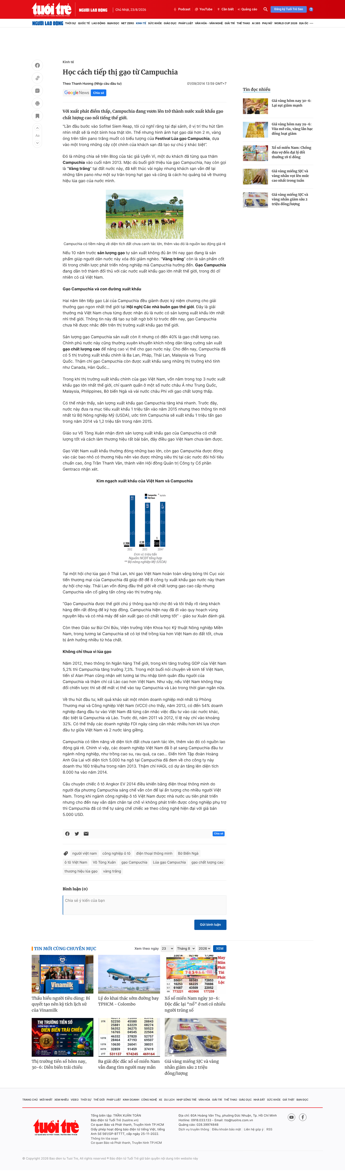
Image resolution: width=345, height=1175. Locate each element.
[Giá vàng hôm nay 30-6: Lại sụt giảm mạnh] (255, 106)
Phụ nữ (267, 23)
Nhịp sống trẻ (186, 1099)
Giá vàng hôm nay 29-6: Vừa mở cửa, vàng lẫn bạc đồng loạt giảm (292, 129)
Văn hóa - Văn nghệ (209, 23)
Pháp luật (185, 23)
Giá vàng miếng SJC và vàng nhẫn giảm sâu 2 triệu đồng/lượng (290, 199)
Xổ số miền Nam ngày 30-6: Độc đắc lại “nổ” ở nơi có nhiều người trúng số (195, 1004)
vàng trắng (112, 871)
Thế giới (99, 1099)
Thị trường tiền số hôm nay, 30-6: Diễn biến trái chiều (59, 1064)
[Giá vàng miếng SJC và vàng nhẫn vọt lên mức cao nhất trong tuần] (255, 176)
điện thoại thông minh (154, 853)
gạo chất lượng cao (207, 862)
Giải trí (230, 23)
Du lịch (169, 1099)
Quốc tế (84, 23)
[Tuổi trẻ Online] (56, 1127)
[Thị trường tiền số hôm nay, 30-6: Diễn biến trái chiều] (62, 1037)
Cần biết (228, 9)
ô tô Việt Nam (76, 862)
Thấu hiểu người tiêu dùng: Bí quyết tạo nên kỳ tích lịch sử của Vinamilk (61, 1004)
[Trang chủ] (48, 23)
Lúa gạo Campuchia (169, 862)
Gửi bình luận (210, 925)
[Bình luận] (37, 91)
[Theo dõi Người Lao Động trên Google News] (77, 92)
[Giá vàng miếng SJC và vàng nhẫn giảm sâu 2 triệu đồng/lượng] (255, 200)
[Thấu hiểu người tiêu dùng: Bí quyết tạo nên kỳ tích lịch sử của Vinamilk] (62, 974)
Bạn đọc (113, 23)
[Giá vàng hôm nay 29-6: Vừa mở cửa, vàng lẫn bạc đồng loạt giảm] (255, 130)
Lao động (99, 23)
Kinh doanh (131, 1099)
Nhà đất (259, 1099)
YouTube (205, 9)
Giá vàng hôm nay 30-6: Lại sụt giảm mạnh (291, 103)
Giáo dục (170, 23)
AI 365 (256, 23)
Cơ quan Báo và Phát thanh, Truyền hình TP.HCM (126, 1143)
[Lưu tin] (37, 116)
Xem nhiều (61, 1099)
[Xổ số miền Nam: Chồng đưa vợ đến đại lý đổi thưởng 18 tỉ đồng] (255, 153)
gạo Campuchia (134, 862)
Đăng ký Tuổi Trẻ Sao (288, 9)
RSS (269, 1129)
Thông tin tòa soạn (104, 1138)
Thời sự (70, 23)
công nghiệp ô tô (116, 853)
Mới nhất (46, 1099)
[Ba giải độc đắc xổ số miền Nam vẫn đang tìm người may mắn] (129, 1037)
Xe (160, 1099)
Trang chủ (30, 1099)
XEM (219, 949)
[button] (37, 128)
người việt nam (84, 853)
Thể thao (243, 23)
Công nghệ (149, 1099)
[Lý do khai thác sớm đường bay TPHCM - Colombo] (129, 974)
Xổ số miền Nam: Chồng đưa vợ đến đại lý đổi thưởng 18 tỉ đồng (291, 152)
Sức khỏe (155, 23)
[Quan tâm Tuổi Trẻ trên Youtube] (291, 1117)
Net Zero (127, 23)
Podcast (184, 9)
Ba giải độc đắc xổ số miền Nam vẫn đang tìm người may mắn (129, 1064)
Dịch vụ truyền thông (194, 1129)
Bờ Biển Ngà (188, 853)
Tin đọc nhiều (256, 89)
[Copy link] (37, 78)
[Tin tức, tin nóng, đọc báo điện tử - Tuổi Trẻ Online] (55, 9)
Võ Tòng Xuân (104, 862)
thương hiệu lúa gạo (81, 871)
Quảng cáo (249, 9)
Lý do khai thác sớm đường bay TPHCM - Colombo (128, 1001)
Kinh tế (141, 23)
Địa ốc (303, 23)
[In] (37, 104)
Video (75, 1099)
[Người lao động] (93, 9)
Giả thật (289, 1099)
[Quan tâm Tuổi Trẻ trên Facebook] (303, 1117)
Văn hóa (204, 1099)
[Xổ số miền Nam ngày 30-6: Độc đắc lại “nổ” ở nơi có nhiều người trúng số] (195, 974)
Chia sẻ (98, 93)
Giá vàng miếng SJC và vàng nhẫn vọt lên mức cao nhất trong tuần (290, 176)
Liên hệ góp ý (254, 1129)
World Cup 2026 (285, 23)
